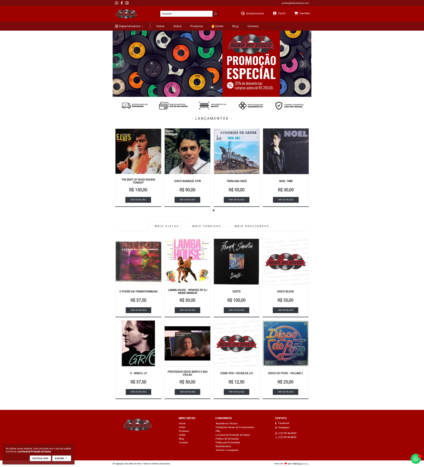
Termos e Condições (227, 450)
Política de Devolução (227, 438)
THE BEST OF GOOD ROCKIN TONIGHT (138, 181)
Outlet (182, 434)
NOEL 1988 (285, 181)
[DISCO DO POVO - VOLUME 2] (285, 343)
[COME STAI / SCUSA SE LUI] (236, 343)
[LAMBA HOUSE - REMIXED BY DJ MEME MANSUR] (187, 261)
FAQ (218, 431)
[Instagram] (127, 3)
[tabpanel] (212, 64)
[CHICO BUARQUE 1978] (187, 151)
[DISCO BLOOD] (285, 261)
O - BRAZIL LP (138, 373)
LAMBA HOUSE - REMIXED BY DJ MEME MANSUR (187, 291)
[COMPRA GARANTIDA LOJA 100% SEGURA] (289, 106)
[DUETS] (236, 261)
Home (182, 423)
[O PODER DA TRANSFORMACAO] (138, 261)
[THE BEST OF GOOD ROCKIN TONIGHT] (138, 151)
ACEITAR (59, 458)
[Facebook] (122, 3)
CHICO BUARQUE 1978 (187, 181)
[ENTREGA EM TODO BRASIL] (134, 106)
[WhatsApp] (116, 3)
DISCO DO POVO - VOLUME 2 (285, 373)
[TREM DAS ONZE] (237, 151)
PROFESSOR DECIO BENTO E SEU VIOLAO (188, 373)
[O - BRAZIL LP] (138, 343)
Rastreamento (223, 446)
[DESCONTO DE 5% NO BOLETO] (212, 106)
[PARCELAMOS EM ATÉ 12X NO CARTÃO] (173, 106)
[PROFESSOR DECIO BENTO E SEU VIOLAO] (187, 343)
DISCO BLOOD (285, 291)
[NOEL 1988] (286, 151)
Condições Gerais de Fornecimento (235, 427)
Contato (183, 442)
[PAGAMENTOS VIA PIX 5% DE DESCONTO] (250, 106)
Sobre (182, 427)
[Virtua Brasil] (300, 464)
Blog (181, 438)
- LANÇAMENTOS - (212, 118)
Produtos (184, 431)
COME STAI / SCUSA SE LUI (236, 373)
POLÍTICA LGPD (40, 458)
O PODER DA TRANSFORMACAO (138, 291)
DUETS (237, 291)
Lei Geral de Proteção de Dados (233, 434)
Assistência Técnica (227, 423)
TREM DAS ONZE (237, 181)
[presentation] (215, 13)
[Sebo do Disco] (126, 14)
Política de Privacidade (228, 442)
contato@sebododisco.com (295, 3)
